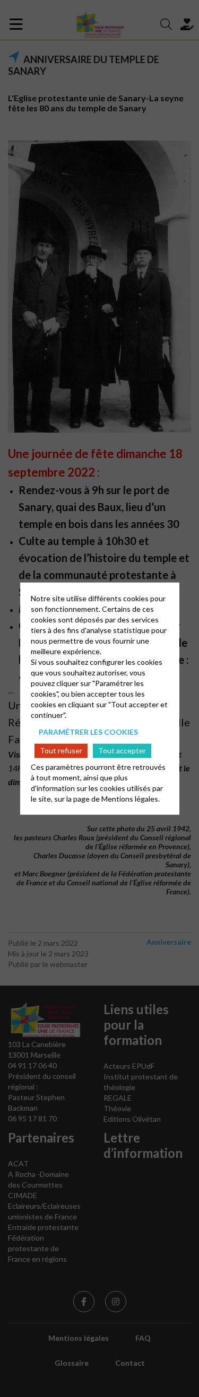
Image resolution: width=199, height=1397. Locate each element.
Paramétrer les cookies (88, 731)
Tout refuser (61, 750)
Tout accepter (122, 750)
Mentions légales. (130, 798)
